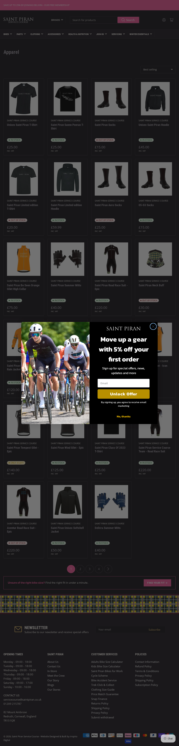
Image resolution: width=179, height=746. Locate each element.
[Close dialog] (153, 326)
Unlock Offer (123, 394)
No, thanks (124, 416)
